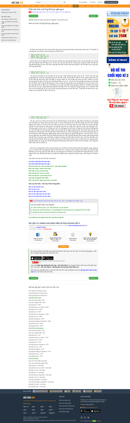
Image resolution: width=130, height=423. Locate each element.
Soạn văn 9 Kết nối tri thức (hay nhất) (10, 22)
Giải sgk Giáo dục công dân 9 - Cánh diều (40, 375)
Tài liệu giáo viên (57, 391)
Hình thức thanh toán (65, 403)
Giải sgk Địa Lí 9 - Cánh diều (36, 372)
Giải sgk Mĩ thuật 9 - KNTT (36, 326)
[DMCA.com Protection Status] (98, 421)
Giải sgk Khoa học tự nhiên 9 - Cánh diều (40, 368)
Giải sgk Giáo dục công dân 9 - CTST (39, 344)
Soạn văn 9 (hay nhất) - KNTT (37, 300)
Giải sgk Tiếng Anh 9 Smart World (38, 293)
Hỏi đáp (99, 391)
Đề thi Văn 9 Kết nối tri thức (9, 40)
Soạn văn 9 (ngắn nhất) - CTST (37, 333)
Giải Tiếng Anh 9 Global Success (37, 291)
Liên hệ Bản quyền (64, 411)
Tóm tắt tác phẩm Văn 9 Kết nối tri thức (10, 30)
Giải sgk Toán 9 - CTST (35, 335)
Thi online (89, 391)
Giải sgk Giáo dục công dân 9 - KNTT (39, 314)
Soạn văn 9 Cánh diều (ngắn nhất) (38, 363)
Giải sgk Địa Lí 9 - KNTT (35, 312)
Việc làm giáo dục (112, 2)
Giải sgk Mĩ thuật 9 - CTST (36, 356)
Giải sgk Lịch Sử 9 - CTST (35, 340)
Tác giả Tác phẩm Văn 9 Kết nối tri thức (10, 34)
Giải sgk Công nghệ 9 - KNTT (36, 319)
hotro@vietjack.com (91, 407)
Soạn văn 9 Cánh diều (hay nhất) (38, 361)
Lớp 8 (69, 6)
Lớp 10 (82, 6)
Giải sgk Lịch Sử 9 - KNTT (35, 309)
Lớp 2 (33, 6)
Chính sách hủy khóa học (66, 409)
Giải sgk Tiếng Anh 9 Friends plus (38, 295)
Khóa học (78, 391)
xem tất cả (63, 246)
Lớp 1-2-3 (26, 406)
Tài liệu (93, 2)
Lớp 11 (88, 6)
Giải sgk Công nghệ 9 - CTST (36, 349)
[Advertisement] (63, 36)
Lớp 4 (45, 6)
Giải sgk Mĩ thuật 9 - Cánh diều (37, 386)
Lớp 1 (27, 6)
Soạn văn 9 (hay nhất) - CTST (37, 330)
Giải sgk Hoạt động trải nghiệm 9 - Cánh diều (41, 382)
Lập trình (43, 413)
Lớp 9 (75, 6)
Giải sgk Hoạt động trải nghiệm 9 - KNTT (40, 321)
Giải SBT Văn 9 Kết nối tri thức (9, 37)
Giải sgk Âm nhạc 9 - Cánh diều (37, 384)
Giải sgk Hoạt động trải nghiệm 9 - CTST (40, 351)
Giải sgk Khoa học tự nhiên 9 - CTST (38, 337)
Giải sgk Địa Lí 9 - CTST (35, 342)
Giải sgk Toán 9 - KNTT (35, 305)
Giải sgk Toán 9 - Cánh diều (36, 365)
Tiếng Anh (52, 413)
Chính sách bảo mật (64, 400)
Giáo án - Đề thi (104, 6)
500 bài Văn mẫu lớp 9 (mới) (9, 12)
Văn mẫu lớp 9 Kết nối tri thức (9, 19)
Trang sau (93, 16)
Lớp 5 (51, 6)
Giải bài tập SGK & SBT (41, 391)
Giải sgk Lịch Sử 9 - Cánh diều (37, 370)
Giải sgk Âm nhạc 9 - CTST (36, 354)
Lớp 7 (63, 6)
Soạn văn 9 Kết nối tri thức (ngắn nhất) (10, 26)
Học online (83, 2)
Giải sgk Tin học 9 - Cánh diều (37, 377)
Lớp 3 (39, 6)
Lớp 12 (95, 6)
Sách (100, 2)
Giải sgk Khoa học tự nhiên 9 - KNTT (39, 307)
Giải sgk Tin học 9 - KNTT (35, 316)
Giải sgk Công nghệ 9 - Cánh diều (38, 379)
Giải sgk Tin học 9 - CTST (35, 347)
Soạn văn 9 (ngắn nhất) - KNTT (37, 302)
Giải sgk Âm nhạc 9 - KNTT (36, 323)
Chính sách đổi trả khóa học (67, 406)
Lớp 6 (57, 6)
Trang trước (34, 16)
